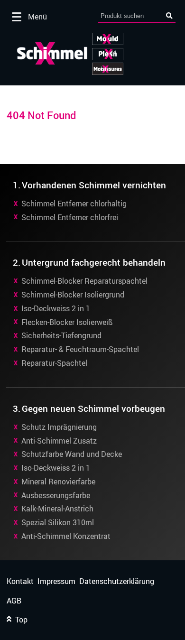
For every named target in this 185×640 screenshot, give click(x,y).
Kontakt (20, 581)
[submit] (169, 16)
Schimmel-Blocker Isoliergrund (72, 294)
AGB (14, 601)
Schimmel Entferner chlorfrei (69, 217)
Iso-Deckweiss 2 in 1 (55, 308)
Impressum (56, 581)
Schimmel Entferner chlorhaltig (74, 203)
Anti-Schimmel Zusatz (59, 441)
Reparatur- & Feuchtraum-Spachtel (80, 349)
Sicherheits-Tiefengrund (61, 335)
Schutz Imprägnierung (59, 427)
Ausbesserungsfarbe (55, 495)
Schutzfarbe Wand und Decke (71, 454)
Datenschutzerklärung (116, 581)
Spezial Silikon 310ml (57, 522)
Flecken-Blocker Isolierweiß (67, 322)
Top (19, 620)
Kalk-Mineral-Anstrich (57, 508)
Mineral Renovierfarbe (58, 481)
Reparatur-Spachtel (54, 363)
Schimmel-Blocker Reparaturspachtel (84, 281)
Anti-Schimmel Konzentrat (66, 536)
